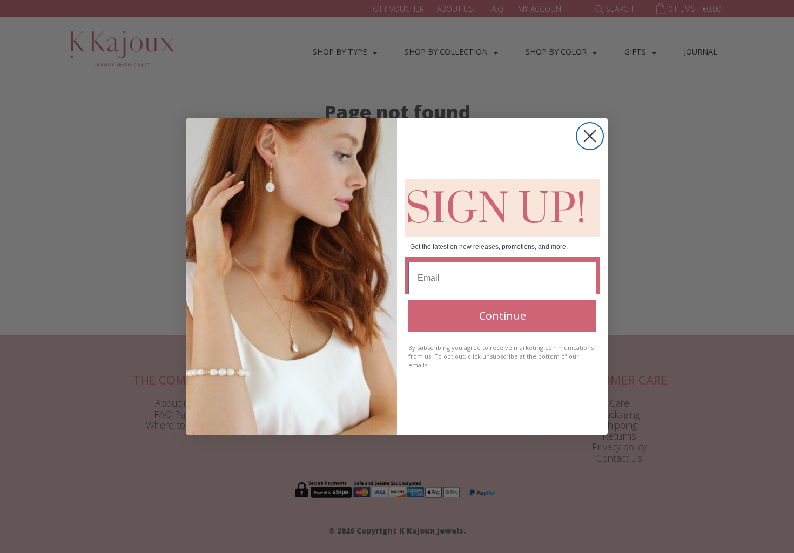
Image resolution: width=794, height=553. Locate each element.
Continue (502, 315)
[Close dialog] (589, 136)
